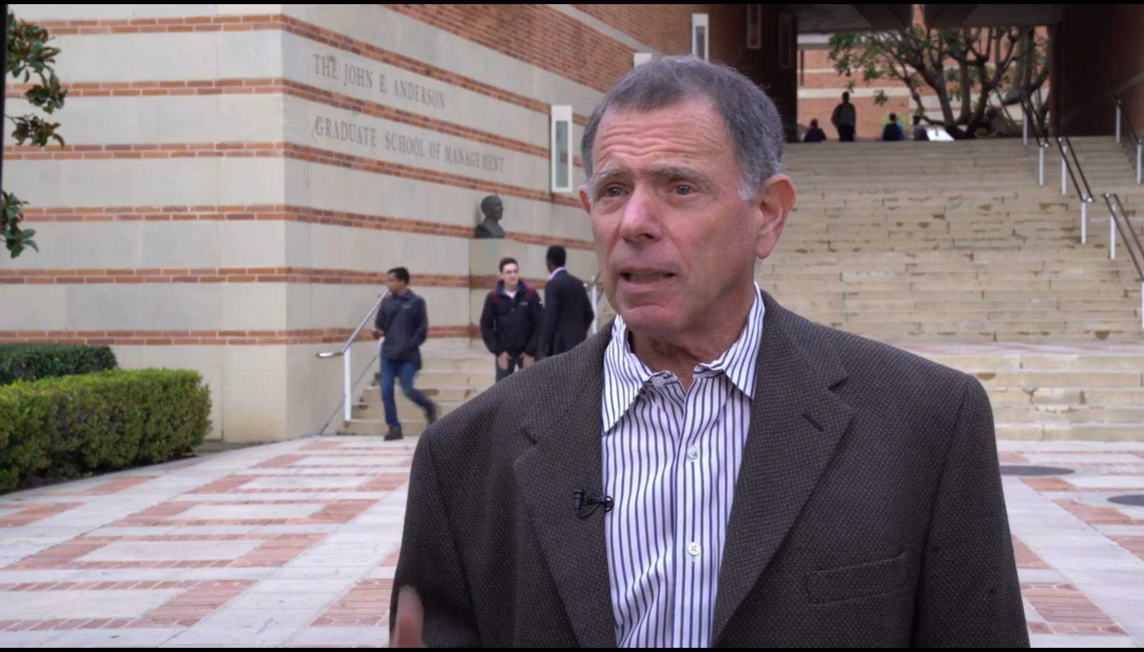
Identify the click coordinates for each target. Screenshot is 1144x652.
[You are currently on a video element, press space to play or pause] (572, 326)
